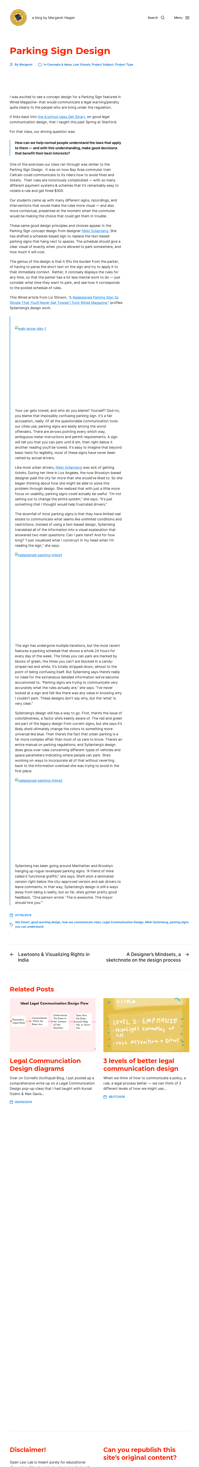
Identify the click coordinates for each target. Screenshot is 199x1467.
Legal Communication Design (122, 922)
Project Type (124, 64)
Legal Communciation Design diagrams (45, 1064)
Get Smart (22, 922)
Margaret (25, 64)
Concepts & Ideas (59, 64)
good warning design (45, 922)
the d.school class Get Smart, (62, 117)
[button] (156, 17)
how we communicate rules (81, 922)
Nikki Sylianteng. (95, 231)
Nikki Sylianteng (69, 467)
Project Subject (103, 64)
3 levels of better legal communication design (140, 1064)
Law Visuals (81, 64)
